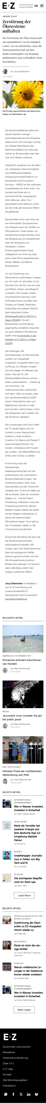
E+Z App (8, 1068)
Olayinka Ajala (23, 978)
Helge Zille (22, 934)
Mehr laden (24, 1009)
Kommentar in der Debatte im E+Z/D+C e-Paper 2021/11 (20, 339)
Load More (24, 895)
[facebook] (13, 1094)
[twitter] (21, 1094)
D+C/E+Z (21, 844)
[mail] (6, 1094)
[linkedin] (29, 1094)
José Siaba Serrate (20, 779)
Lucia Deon (22, 866)
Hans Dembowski (20, 668)
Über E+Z (8, 1063)
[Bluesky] (36, 1094)
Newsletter (9, 1052)
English (36, 6)
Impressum (9, 1085)
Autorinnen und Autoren (17, 1046)
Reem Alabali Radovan (26, 814)
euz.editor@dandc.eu (16, 599)
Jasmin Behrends (25, 953)
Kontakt (7, 1074)
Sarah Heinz (22, 886)
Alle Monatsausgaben (15, 1080)
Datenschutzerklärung (15, 1057)
